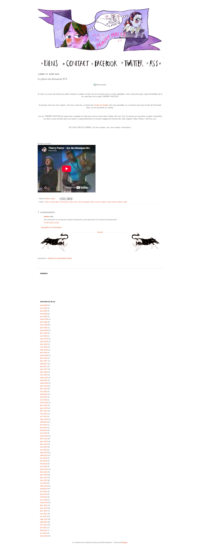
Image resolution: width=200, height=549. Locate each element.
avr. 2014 (43, 433)
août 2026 (44, 305)
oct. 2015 (43, 392)
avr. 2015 (43, 400)
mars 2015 (44, 403)
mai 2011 (43, 530)
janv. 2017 (44, 369)
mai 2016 (43, 380)
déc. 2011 (43, 511)
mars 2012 (44, 503)
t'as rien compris (100, 202)
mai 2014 (43, 430)
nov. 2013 (43, 447)
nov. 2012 (43, 480)
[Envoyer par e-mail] (61, 198)
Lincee (46, 217)
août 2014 (44, 422)
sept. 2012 (44, 486)
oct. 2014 (43, 416)
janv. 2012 (44, 508)
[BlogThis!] (63, 198)
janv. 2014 (44, 441)
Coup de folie (54, 202)
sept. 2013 (44, 453)
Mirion (48, 198)
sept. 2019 (44, 339)
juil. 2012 (43, 491)
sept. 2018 (44, 350)
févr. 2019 (43, 344)
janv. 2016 (44, 386)
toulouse (120, 202)
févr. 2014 (43, 439)
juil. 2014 (43, 425)
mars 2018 (44, 355)
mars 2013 (44, 469)
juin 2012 (43, 494)
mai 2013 (43, 464)
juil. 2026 (43, 308)
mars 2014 (44, 436)
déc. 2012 (43, 478)
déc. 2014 (43, 411)
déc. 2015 (43, 389)
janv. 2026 (44, 325)
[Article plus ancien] (144, 243)
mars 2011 (44, 536)
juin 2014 (43, 428)
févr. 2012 (43, 505)
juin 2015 (43, 397)
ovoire (71, 202)
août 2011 (43, 522)
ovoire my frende (101, 105)
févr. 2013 (43, 472)
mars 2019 (44, 342)
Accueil (100, 232)
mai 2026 (43, 314)
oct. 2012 (43, 483)
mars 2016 (44, 383)
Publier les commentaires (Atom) (60, 258)
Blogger (124, 542)
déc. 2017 (43, 361)
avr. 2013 (43, 466)
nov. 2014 (43, 414)
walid (125, 202)
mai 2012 (43, 497)
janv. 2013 (44, 475)
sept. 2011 (44, 519)
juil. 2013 (43, 458)
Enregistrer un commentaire (51, 227)
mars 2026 (44, 319)
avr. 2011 (43, 533)
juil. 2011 (43, 525)
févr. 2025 (43, 333)
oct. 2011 (43, 516)
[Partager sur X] (66, 198)
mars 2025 (44, 330)
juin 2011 (43, 528)
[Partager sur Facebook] (68, 198)
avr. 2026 (43, 316)
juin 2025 (43, 328)
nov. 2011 (43, 514)
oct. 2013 (43, 450)
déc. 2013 (43, 444)
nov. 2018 (43, 347)
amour (47, 202)
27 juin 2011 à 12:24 (51, 223)
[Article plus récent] (55, 243)
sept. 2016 (44, 378)
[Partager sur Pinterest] (71, 198)
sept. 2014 (44, 419)
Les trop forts (63, 202)
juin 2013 (43, 461)
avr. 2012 (43, 500)
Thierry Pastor (111, 202)
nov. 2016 (43, 375)
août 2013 (44, 455)
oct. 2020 (43, 336)
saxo (75, 202)
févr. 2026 (43, 322)
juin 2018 (43, 353)
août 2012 (44, 489)
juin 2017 (43, 366)
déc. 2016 (43, 372)
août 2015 (44, 394)
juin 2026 (43, 311)
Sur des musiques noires (86, 202)
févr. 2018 (43, 358)
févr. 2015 (43, 405)
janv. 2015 (44, 408)
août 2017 (44, 364)
